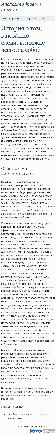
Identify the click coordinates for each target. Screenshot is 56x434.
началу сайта (15, 418)
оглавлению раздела (32, 414)
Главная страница (10, 18)
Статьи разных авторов (33, 18)
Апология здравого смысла (21, 7)
